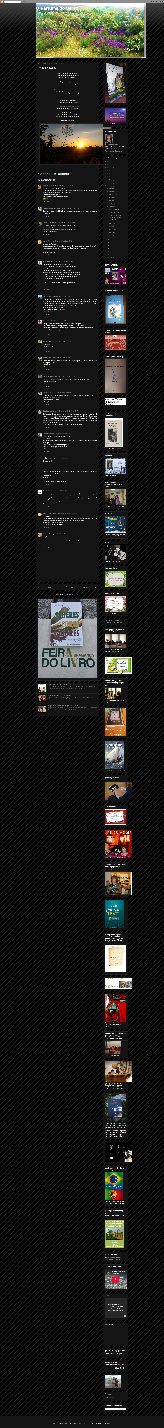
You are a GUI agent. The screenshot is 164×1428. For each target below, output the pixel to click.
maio (111, 223)
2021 (109, 176)
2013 (109, 251)
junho (111, 207)
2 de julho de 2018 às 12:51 (60, 491)
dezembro (112, 188)
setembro (112, 197)
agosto (111, 200)
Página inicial (70, 587)
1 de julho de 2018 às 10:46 (59, 458)
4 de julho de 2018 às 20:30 (68, 513)
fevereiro (112, 232)
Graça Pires (47, 392)
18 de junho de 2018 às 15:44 (69, 208)
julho (111, 203)
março (111, 229)
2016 (109, 242)
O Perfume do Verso (57, 8)
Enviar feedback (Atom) (71, 594)
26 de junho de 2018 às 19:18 (64, 433)
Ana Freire (46, 491)
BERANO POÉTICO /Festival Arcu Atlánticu (61, 684)
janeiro (111, 235)
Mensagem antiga (90, 587)
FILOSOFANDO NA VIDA (51, 208)
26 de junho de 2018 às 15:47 (68, 411)
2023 (109, 170)
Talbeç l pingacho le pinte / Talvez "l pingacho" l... (114, 217)
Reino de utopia (114, 212)
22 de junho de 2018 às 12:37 (62, 321)
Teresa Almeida (112, 144)
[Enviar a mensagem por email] (59, 174)
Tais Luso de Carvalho (50, 411)
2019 (109, 183)
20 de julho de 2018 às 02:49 (58, 534)
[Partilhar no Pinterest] (67, 174)
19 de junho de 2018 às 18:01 (62, 241)
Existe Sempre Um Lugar (51, 376)
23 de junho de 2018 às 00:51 (61, 358)
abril (110, 226)
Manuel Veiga (47, 241)
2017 (109, 239)
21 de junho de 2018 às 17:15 (64, 296)
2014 (109, 248)
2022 (109, 173)
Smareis (46, 534)
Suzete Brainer (48, 261)
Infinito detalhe (113, 209)
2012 (109, 254)
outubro (112, 194)
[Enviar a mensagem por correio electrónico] (55, 174)
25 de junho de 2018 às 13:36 (61, 392)
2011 (109, 257)
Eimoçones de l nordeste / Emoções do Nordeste (63, 706)
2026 (109, 161)
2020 (109, 180)
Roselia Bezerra (48, 185)
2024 (109, 167)
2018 (109, 186)
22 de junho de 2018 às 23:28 (61, 341)
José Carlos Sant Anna (51, 513)
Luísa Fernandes (48, 433)
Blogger (109, 1423)
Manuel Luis (47, 341)
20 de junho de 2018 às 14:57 (63, 261)
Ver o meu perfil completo (114, 151)
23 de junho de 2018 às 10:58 (70, 376)
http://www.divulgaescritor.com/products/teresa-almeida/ (115, 621)
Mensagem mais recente (47, 587)
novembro (112, 191)
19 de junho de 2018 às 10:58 (66, 222)
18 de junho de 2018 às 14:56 (64, 185)
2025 (109, 164)
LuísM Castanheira (49, 222)
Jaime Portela (47, 321)
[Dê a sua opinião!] (61, 174)
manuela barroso (49, 296)
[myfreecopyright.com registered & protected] (115, 1259)
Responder (46, 202)
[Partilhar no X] (63, 174)
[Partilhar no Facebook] (65, 174)
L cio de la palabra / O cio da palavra (59, 695)
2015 (109, 245)
